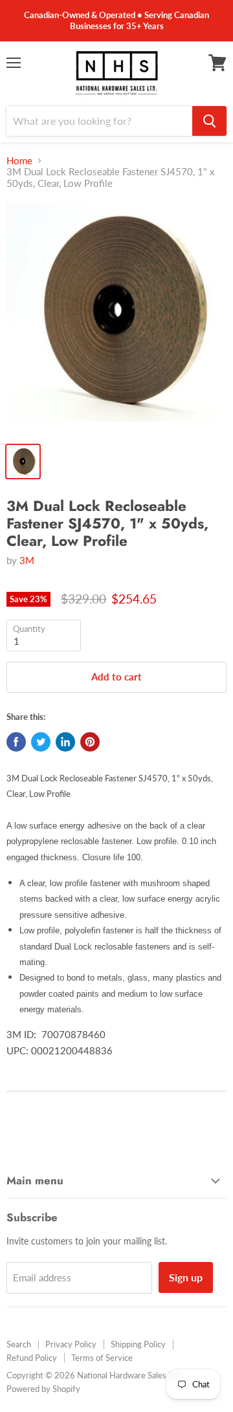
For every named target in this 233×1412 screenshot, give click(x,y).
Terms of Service (102, 1357)
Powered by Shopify (43, 1389)
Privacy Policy (70, 1344)
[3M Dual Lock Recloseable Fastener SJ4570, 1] (116, 318)
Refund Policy (31, 1357)
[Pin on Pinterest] (90, 742)
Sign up (186, 1277)
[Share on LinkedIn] (65, 742)
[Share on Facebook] (16, 742)
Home (19, 160)
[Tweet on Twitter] (40, 742)
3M (26, 560)
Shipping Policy (138, 1344)
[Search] (209, 121)
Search (18, 1344)
